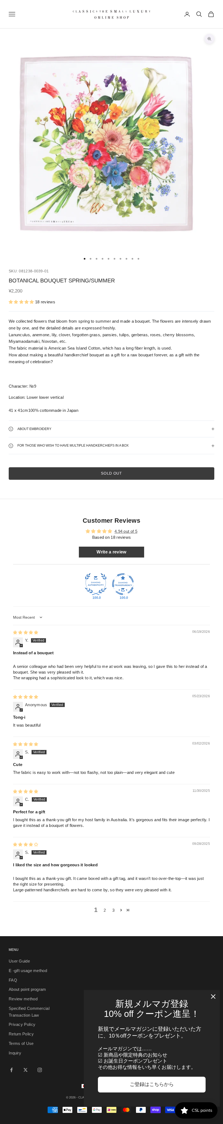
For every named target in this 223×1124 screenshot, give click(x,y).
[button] (21, 302)
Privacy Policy (22, 1024)
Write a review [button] (111, 552)
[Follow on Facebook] (11, 1070)
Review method (23, 999)
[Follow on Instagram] (39, 1070)
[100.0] (96, 584)
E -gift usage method (28, 970)
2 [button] (105, 910)
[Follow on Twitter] (25, 1070)
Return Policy (21, 1034)
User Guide (19, 961)
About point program (27, 989)
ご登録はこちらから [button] (152, 1084)
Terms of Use (21, 1043)
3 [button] (113, 910)
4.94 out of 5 (125, 531)
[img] (25, 632)
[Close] (213, 996)
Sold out (111, 473)
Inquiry (15, 1053)
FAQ (13, 980)
